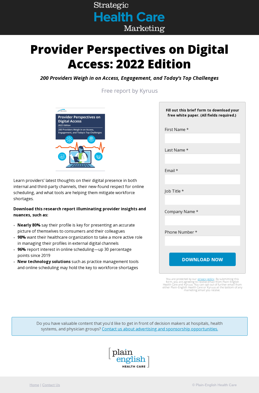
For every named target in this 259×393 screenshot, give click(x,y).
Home (34, 385)
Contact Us (51, 385)
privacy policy (206, 279)
